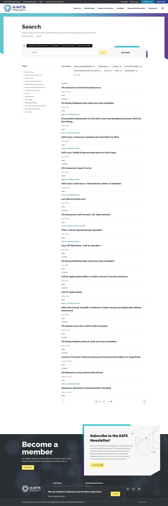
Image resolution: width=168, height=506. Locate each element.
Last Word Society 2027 (73, 199)
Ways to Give (134, 1)
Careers (39, 36)
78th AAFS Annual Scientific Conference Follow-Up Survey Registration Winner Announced (101, 309)
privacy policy (60, 496)
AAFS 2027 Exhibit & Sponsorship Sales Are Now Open (88, 152)
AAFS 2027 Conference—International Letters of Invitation (91, 183)
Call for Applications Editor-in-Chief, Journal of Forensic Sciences (94, 276)
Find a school (28, 36)
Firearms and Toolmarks (32, 90)
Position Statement (132, 66)
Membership (89, 8)
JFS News (116, 66)
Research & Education (136, 8)
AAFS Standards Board (30, 1)
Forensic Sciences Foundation (55, 1)
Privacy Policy (142, 502)
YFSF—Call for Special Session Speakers (81, 230)
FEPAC (41, 1)
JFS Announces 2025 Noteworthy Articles (82, 372)
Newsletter (124, 1)
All (24, 46)
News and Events (84, 46)
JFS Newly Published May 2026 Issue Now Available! (87, 261)
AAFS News (57, 483)
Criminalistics (29, 78)
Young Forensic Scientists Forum (86, 70)
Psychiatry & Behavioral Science (35, 106)
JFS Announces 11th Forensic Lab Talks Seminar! (86, 214)
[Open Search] (162, 8)
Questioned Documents (32, 109)
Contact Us (148, 1)
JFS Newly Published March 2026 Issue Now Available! (89, 341)
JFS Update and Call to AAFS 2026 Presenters (84, 326)
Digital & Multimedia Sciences (34, 84)
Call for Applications (71, 292)
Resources (153, 8)
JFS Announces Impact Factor (76, 168)
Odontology (28, 100)
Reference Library (68, 46)
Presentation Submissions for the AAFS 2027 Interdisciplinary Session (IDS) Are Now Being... (101, 120)
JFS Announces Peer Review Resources (81, 87)
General (27, 93)
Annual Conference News (83, 66)
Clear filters (76, 75)
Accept (115, 494)
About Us (77, 8)
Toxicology (28, 112)
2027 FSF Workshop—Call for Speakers (81, 245)
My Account (161, 1)
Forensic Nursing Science (33, 75)
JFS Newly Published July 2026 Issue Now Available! (87, 103)
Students (120, 8)
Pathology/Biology (31, 103)
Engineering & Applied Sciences (35, 87)
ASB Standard (130, 70)
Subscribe (95, 465)
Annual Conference (105, 8)
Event (117, 70)
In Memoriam (102, 66)
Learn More (28, 467)
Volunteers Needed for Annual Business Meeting (86, 388)
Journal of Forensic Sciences (12, 1)
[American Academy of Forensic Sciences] (14, 8)
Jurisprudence (29, 96)
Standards (55, 46)
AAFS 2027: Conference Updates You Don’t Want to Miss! (90, 137)
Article (106, 70)
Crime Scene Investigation (33, 81)
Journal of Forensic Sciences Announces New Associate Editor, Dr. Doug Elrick (101, 357)
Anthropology (29, 72)
